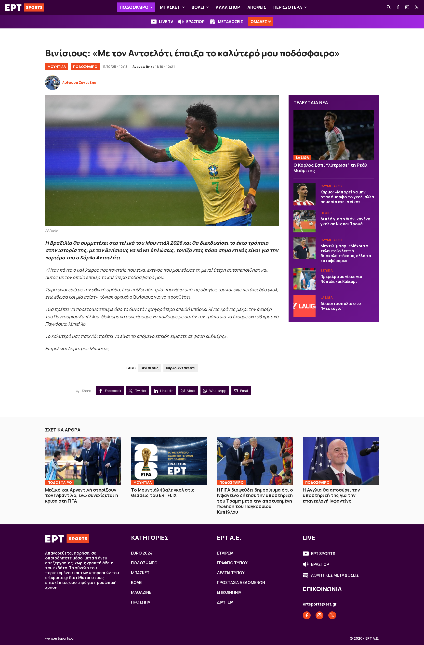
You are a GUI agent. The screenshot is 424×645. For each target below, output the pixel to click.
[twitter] (417, 7)
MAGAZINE (141, 592)
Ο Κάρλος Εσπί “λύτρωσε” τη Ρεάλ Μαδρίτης (330, 168)
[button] (151, 7)
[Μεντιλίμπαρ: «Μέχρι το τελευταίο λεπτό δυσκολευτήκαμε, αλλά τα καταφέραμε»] (304, 248)
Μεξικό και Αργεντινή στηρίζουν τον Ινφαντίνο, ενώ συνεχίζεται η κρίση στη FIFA (81, 495)
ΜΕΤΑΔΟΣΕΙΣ (230, 21)
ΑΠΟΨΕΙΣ (256, 7)
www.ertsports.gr (60, 638)
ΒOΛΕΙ (198, 7)
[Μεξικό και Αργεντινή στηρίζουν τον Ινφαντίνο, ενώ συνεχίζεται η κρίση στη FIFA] (83, 460)
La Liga (302, 157)
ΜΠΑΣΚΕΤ (170, 7)
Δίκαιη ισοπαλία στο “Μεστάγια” (340, 306)
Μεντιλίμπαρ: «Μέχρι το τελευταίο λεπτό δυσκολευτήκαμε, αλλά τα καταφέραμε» (345, 253)
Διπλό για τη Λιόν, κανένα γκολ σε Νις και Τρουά (345, 221)
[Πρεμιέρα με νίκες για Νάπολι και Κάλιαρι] (304, 279)
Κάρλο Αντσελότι (181, 368)
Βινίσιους (150, 368)
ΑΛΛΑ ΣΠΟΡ (228, 7)
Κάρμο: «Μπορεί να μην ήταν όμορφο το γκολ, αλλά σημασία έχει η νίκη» (347, 196)
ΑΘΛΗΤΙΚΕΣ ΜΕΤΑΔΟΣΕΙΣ (335, 575)
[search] (389, 7)
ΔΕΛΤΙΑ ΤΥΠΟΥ (231, 572)
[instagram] (407, 7)
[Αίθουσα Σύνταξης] (52, 82)
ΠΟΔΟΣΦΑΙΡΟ (134, 7)
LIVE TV (166, 21)
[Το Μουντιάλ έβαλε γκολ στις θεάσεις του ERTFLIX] (169, 460)
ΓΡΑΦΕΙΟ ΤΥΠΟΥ (232, 563)
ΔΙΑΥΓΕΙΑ (225, 602)
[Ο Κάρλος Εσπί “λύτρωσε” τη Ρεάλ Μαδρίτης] (333, 135)
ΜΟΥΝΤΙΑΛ (57, 66)
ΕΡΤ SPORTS (323, 553)
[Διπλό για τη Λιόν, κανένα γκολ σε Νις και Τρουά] (304, 221)
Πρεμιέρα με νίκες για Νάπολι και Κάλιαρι (341, 279)
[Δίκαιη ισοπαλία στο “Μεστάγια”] (304, 306)
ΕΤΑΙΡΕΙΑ (225, 553)
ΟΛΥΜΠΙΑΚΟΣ (331, 186)
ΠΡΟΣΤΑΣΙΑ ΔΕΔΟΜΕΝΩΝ (241, 582)
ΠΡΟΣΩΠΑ (140, 602)
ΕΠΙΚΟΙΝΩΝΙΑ (229, 592)
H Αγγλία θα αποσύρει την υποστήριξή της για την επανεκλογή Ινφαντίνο (331, 495)
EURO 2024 (141, 553)
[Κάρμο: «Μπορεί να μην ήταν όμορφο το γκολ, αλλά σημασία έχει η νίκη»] (304, 194)
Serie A (326, 270)
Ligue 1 (326, 213)
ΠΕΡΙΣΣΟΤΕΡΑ (287, 7)
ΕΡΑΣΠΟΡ (195, 21)
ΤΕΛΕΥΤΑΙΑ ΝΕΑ (310, 102)
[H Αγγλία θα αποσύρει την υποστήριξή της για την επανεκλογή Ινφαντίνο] (341, 460)
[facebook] (398, 7)
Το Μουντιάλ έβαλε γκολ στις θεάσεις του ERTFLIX (163, 492)
